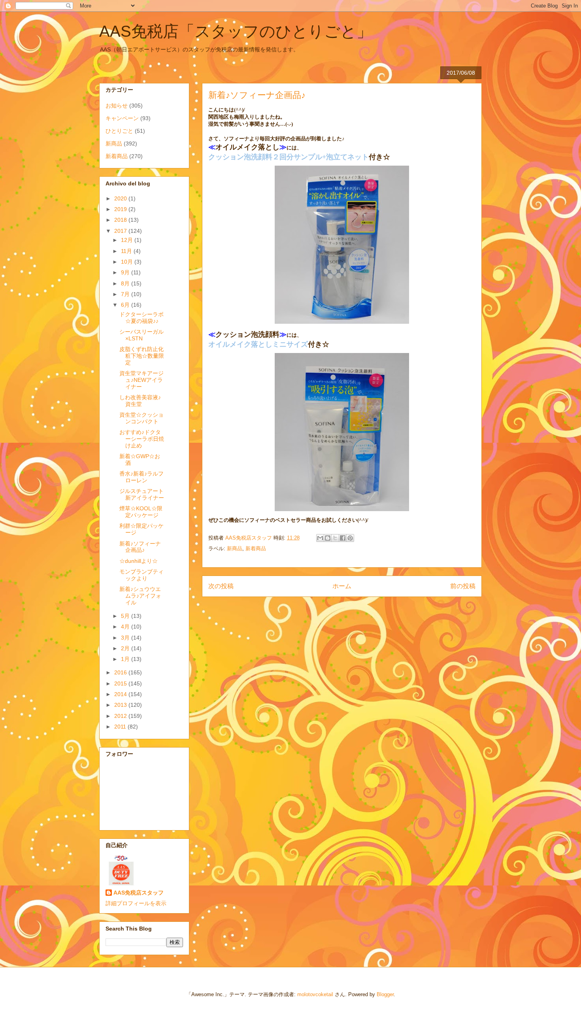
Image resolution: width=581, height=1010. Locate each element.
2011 (121, 726)
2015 (121, 683)
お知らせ (117, 105)
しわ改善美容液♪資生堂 (140, 400)
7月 (126, 294)
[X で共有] (335, 538)
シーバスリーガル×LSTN (141, 335)
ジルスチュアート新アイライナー (141, 494)
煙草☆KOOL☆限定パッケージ (140, 511)
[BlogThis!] (328, 538)
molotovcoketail (315, 994)
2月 (126, 648)
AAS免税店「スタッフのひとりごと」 (235, 31)
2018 (121, 220)
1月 (126, 659)
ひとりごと (119, 131)
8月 (126, 283)
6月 (126, 305)
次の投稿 (221, 586)
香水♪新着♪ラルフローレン (141, 476)
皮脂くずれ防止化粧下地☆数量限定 (141, 356)
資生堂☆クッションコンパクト (141, 418)
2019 (121, 209)
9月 (126, 272)
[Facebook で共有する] (343, 538)
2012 (121, 716)
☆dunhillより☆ (138, 561)
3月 (126, 637)
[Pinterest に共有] (350, 538)
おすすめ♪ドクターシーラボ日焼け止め (141, 439)
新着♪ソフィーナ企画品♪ (140, 546)
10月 (127, 262)
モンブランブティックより (141, 574)
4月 (126, 626)
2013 (121, 705)
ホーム (341, 586)
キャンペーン (122, 118)
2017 (121, 231)
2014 (121, 694)
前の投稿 (462, 586)
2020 (121, 198)
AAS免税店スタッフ (138, 892)
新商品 (234, 548)
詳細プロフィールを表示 (136, 903)
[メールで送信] (320, 538)
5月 (126, 616)
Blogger (385, 994)
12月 (127, 240)
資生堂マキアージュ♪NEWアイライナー (141, 380)
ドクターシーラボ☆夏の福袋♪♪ (141, 317)
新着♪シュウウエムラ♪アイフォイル (140, 596)
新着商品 (255, 548)
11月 (127, 251)
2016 (121, 672)
